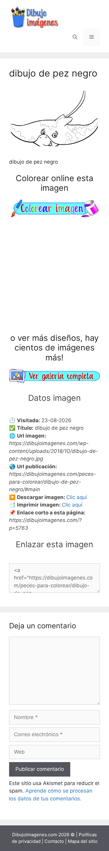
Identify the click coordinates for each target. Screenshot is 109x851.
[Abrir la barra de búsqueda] (75, 37)
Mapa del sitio (82, 841)
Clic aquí (76, 497)
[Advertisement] (54, 276)
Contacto (54, 841)
